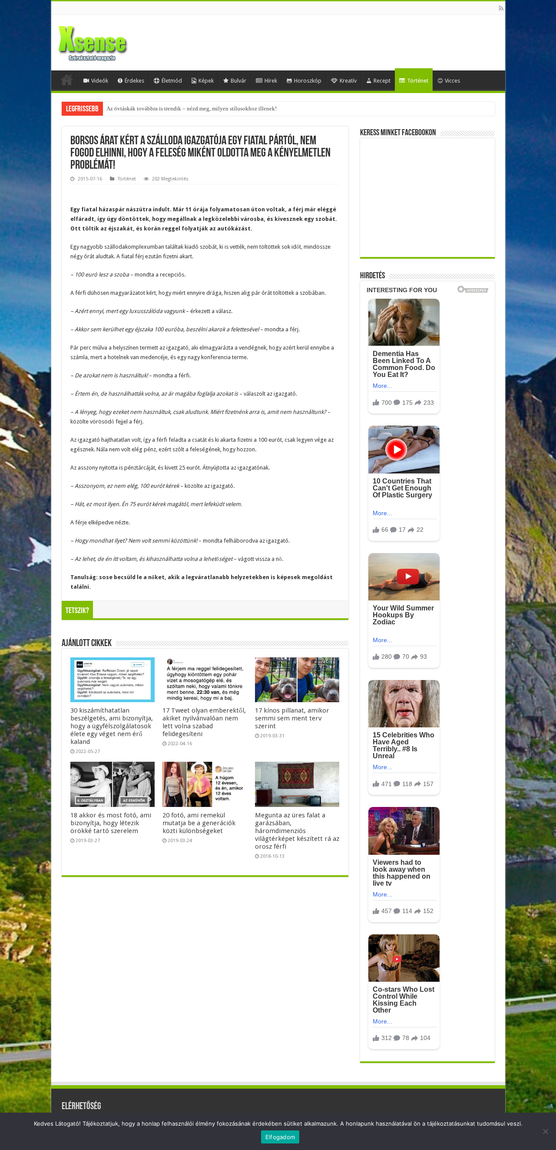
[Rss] (501, 8)
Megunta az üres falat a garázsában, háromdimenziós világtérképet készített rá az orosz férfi (297, 830)
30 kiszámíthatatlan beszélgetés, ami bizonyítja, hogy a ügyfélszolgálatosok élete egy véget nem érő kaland (111, 726)
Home (67, 79)
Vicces (452, 80)
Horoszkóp (307, 80)
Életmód (172, 80)
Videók (99, 80)
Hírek (271, 80)
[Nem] (545, 1131)
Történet (417, 80)
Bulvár (238, 80)
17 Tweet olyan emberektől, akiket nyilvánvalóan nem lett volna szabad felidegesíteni (204, 722)
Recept (382, 80)
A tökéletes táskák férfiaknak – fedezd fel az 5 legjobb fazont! (178, 108)
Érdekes (134, 80)
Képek (206, 80)
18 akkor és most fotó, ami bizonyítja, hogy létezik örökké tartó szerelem (110, 823)
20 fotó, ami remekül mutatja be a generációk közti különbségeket (198, 823)
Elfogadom (280, 1136)
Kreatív (348, 80)
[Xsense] (112, 40)
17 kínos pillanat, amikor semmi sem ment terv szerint (292, 718)
